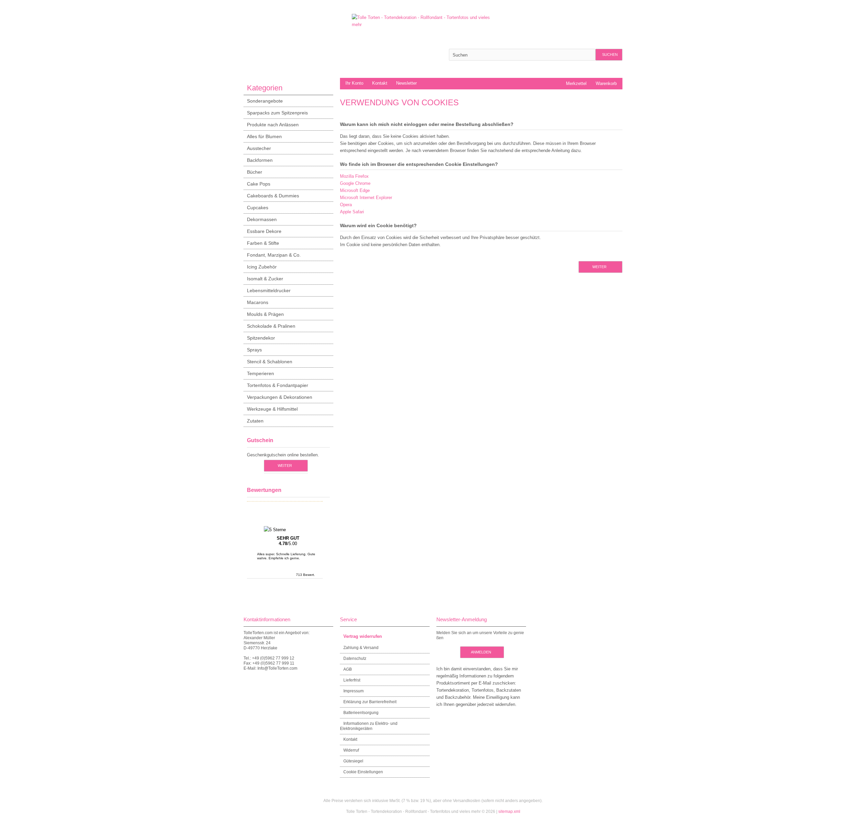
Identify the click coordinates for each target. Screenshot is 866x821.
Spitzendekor (261, 338)
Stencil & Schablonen (269, 361)
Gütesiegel (353, 761)
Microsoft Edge (355, 190)
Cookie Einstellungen (363, 772)
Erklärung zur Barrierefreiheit (369, 701)
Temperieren (260, 373)
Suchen (608, 54)
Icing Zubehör (262, 266)
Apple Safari (352, 211)
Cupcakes (257, 207)
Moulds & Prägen (265, 314)
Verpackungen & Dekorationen (279, 397)
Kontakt (379, 83)
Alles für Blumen (264, 136)
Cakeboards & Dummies (273, 195)
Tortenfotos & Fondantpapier (277, 385)
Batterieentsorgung (361, 712)
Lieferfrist (351, 680)
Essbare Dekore (264, 231)
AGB (347, 669)
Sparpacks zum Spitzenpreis (277, 112)
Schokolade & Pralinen (271, 326)
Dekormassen (262, 219)
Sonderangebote (265, 101)
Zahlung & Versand (361, 647)
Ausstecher (259, 148)
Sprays (254, 349)
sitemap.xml (509, 811)
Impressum (353, 691)
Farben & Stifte (263, 243)
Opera (346, 204)
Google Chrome (355, 183)
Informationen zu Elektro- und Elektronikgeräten (368, 726)
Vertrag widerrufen (362, 636)
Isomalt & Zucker (265, 278)
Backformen (260, 160)
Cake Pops (258, 184)
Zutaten (255, 421)
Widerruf (351, 750)
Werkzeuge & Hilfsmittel (272, 409)
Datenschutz (354, 658)
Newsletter (406, 83)
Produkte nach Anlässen (273, 124)
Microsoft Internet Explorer (366, 197)
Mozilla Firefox (354, 176)
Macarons (257, 302)
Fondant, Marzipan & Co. (274, 255)
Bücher (254, 172)
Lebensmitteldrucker (269, 290)
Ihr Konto (354, 83)
